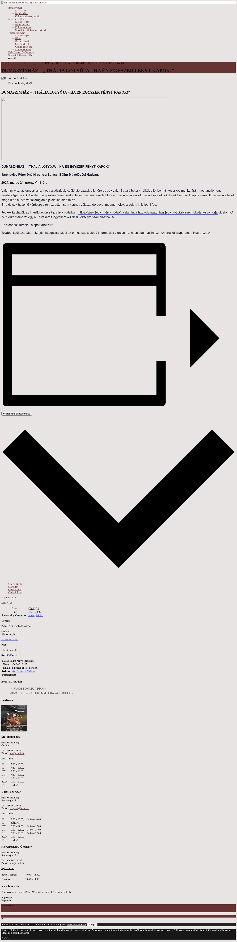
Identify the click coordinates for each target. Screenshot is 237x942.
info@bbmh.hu (17, 753)
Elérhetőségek (22, 21)
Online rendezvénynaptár (27, 16)
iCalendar (13, 586)
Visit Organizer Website (23, 671)
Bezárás (5, 938)
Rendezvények (15, 8)
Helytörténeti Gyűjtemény (21, 52)
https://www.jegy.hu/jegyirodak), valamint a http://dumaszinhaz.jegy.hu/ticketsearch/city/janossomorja (148, 212)
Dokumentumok (23, 27)
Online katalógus (23, 46)
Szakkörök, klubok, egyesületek (30, 30)
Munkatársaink (22, 24)
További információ (76, 924)
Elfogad (92, 924)
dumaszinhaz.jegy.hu (22, 217)
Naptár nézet (21, 13)
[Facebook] (9, 911)
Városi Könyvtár (16, 33)
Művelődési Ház (16, 19)
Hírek (18, 38)
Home (4, 63)
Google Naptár (15, 584)
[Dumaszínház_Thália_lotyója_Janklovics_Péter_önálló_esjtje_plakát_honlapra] (14, 730)
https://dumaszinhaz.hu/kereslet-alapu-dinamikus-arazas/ (170, 232)
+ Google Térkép (9, 639)
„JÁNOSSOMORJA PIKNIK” (28, 688)
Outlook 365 (14, 589)
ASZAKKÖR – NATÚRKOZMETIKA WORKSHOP (41, 693)
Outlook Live (15, 592)
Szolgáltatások (22, 44)
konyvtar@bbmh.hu (19, 808)
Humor (29, 63)
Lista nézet (20, 10)
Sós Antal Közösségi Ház (20, 55)
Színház (37, 63)
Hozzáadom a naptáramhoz (16, 413)
